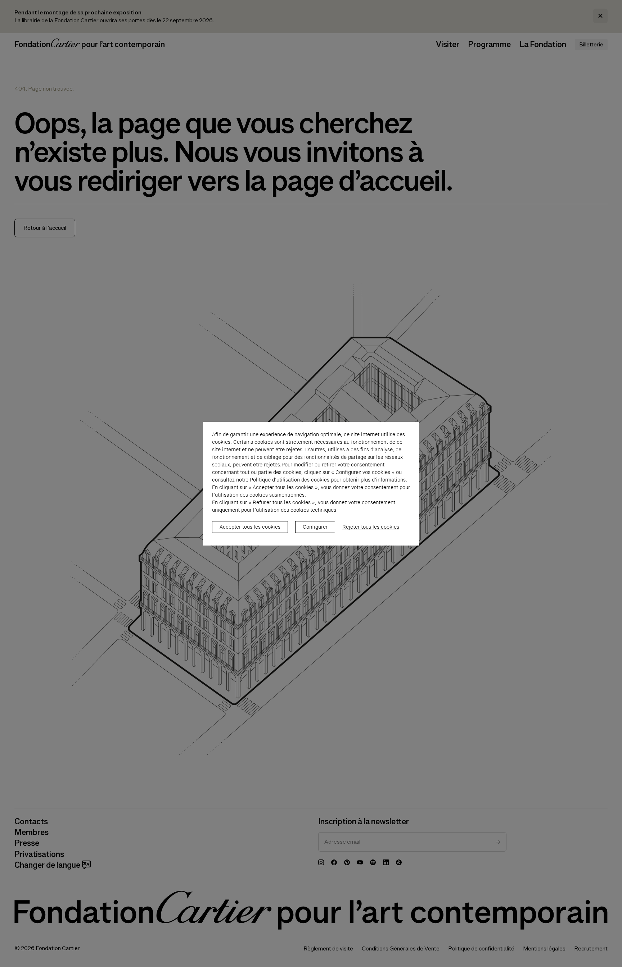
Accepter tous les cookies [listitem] (250, 527)
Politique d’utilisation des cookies (289, 480)
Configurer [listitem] (315, 527)
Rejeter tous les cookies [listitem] (370, 527)
